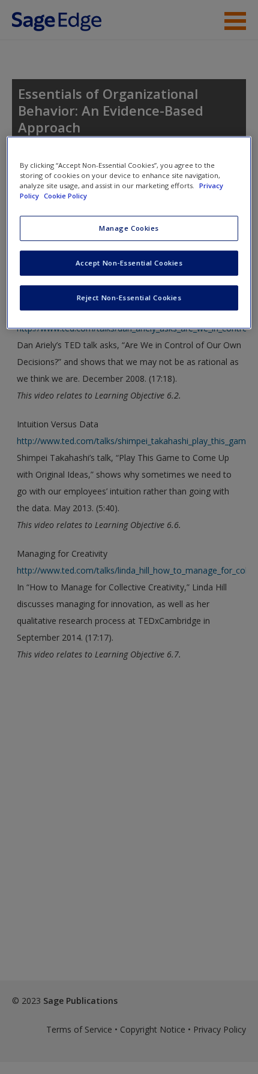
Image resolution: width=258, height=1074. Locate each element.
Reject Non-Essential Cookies (129, 297)
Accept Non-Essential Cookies (129, 262)
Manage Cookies (129, 228)
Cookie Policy (65, 195)
